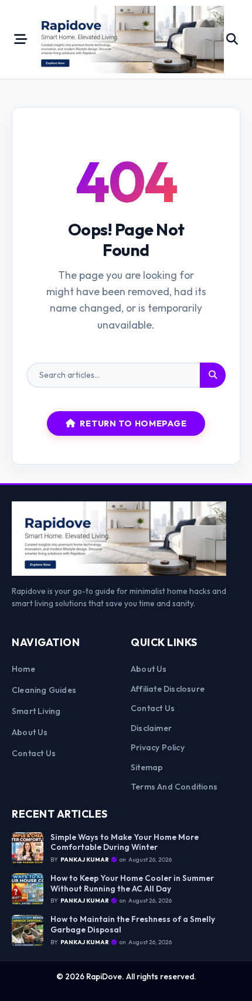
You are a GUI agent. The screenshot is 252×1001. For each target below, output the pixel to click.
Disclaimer (151, 728)
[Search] (213, 375)
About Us (30, 732)
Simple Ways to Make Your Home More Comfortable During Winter (124, 842)
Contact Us (34, 753)
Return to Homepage (133, 423)
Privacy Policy (158, 747)
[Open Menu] (20, 39)
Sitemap (147, 767)
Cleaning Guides (44, 690)
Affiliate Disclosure (168, 689)
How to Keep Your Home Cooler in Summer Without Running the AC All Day (132, 883)
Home (23, 669)
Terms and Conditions (174, 786)
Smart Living (36, 711)
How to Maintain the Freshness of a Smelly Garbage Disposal (132, 924)
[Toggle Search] (232, 39)
